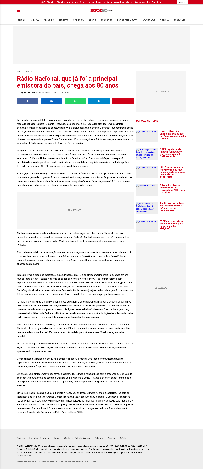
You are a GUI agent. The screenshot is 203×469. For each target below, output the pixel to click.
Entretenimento (127, 20)
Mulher (129, 2)
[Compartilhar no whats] (75, 101)
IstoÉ (42, 2)
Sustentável (139, 2)
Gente (83, 2)
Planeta (91, 2)
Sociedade (148, 20)
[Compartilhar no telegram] (99, 101)
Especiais (179, 20)
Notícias (28, 72)
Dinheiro (51, 2)
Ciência (164, 20)
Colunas (78, 20)
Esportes (100, 2)
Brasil (22, 20)
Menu (109, 2)
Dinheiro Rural (63, 2)
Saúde (75, 2)
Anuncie (182, 2)
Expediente (157, 2)
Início (19, 72)
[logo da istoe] (101, 10)
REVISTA (63, 20)
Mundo (34, 20)
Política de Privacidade (26, 461)
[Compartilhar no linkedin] (51, 101)
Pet (148, 2)
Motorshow (119, 2)
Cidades (99, 438)
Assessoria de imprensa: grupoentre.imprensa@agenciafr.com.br (67, 461)
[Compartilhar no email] (123, 101)
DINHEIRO (49, 20)
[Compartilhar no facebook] (27, 101)
